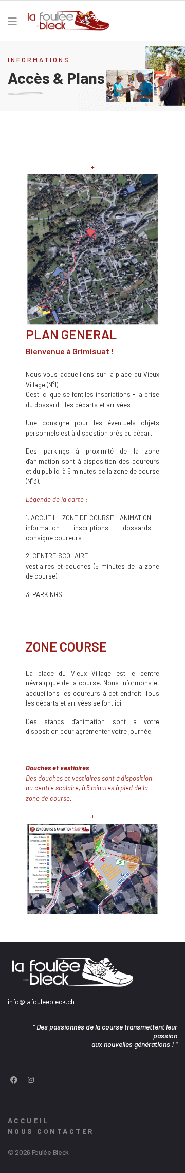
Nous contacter (51, 1131)
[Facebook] (13, 1079)
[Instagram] (31, 1079)
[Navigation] (12, 21)
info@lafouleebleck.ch (41, 1001)
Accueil (28, 1120)
